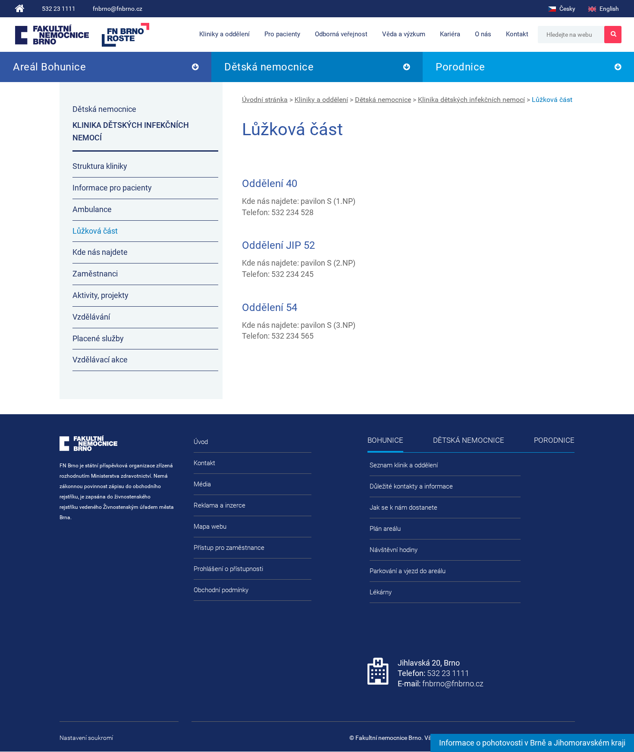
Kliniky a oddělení (224, 34)
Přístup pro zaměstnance (229, 548)
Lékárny (381, 592)
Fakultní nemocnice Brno (52, 34)
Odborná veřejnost (341, 34)
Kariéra (450, 34)
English (608, 8)
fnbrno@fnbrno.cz (117, 8)
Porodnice (460, 67)
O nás (483, 34)
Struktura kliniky (99, 166)
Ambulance (92, 209)
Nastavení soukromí (86, 737)
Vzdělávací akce (100, 359)
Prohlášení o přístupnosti (228, 569)
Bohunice (385, 440)
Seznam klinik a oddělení (404, 465)
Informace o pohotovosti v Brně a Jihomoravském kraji (532, 742)
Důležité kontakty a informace (411, 486)
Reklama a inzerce (219, 505)
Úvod (201, 442)
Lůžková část (552, 99)
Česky (566, 8)
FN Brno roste (125, 35)
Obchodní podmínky (221, 590)
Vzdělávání (91, 316)
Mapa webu (210, 526)
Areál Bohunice (49, 67)
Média (202, 484)
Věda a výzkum (403, 34)
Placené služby (98, 338)
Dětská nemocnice (269, 67)
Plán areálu (385, 529)
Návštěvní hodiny (393, 550)
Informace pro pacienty (112, 187)
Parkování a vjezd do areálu (408, 571)
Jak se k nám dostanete (403, 507)
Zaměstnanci (95, 273)
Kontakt (517, 34)
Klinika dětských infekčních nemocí (471, 99)
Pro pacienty (282, 34)
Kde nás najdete (100, 252)
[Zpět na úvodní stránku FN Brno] (20, 8)
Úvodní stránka (265, 99)
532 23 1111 (58, 8)
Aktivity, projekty (100, 295)
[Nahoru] (610, 717)
